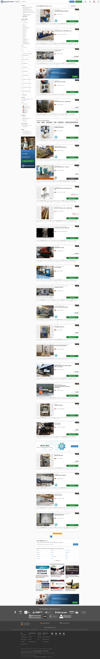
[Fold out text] (57, 27)
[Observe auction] (77, 167)
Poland (26, 108)
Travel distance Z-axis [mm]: (26, 87)
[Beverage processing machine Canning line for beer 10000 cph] (45, 232)
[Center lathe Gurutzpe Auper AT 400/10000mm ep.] (45, 35)
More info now (75, 446)
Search (72, 1)
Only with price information (27, 53)
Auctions (25, 126)
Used (25, 119)
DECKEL (25, 30)
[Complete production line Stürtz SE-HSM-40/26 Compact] (45, 311)
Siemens (25, 28)
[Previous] (37, 16)
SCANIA (25, 41)
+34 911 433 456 (26, 624)
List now (75, 76)
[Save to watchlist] (77, 11)
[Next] (52, 16)
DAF (24, 34)
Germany (27, 106)
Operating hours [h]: (25, 59)
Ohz (51, 629)
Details (72, 178)
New (24, 116)
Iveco (24, 31)
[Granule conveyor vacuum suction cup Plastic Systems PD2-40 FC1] (45, 350)
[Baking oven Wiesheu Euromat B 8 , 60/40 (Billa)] (45, 106)
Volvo (24, 36)
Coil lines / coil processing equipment (73, 122)
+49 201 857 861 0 (46, 623)
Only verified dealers (28, 133)
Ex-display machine (27, 118)
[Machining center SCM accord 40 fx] (45, 499)
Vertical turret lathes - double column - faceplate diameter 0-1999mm (75, 629)
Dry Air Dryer (49, 122)
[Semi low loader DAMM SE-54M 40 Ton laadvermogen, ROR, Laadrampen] (45, 370)
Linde (24, 32)
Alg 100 (38, 554)
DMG (24, 38)
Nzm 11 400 (67, 550)
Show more (57, 560)
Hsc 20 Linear (53, 556)
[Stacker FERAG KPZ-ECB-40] (45, 410)
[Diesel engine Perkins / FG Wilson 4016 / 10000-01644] (45, 212)
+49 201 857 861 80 (65, 623)
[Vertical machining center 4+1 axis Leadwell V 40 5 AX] (45, 292)
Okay (40, 629)
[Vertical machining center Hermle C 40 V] (45, 55)
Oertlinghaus (55, 629)
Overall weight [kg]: (24, 75)
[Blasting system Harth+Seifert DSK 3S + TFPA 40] (45, 171)
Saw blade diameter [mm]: (26, 91)
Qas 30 (66, 554)
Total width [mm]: (24, 67)
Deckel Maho (26, 39)
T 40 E (66, 558)
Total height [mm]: (24, 71)
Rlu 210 (66, 556)
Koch (55, 122)
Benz (24, 26)
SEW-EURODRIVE (26, 43)
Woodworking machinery (28, 10)
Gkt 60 (52, 552)
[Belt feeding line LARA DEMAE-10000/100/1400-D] (45, 15)
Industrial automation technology (28, 13)
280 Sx (38, 550)
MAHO (25, 35)
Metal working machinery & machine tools (27, 8)
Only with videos (27, 132)
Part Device (67, 552)
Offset (61, 629)
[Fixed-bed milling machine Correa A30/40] (45, 272)
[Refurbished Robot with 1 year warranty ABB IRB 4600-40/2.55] (45, 519)
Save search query (58, 533)
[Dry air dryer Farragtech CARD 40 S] (45, 331)
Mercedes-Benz (26, 27)
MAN (24, 24)
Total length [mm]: (24, 63)
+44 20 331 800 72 (26, 623)
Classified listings (27, 125)
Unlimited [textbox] (25, 103)
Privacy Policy (37, 656)
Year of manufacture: (25, 55)
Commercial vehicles (27, 9)
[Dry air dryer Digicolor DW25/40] (45, 460)
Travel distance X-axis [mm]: (26, 79)
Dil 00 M (38, 558)
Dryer (38, 122)
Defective (25, 120)
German (52, 550)
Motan (43, 122)
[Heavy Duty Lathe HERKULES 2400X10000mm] (45, 152)
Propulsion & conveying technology (27, 15)
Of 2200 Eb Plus (45, 629)
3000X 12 (38, 552)
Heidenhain (26, 42)
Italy (25, 110)
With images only (27, 131)
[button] (98, 2)
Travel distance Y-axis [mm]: (26, 83)
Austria (26, 111)
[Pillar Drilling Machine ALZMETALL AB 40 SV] (45, 132)
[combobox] (28, 104)
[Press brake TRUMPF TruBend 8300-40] (45, 480)
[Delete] (68, 2)
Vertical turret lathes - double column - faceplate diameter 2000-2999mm (25, 629)
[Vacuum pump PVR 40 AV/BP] (45, 428)
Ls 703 (52, 558)
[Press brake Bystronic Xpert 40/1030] (45, 86)
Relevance (73, 6)
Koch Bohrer (60, 122)
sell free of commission (28, 161)
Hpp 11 (52, 554)
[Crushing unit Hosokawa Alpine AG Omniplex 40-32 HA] (45, 193)
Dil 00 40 (38, 556)
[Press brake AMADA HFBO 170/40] (45, 252)
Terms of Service (43, 656)
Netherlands (27, 107)
